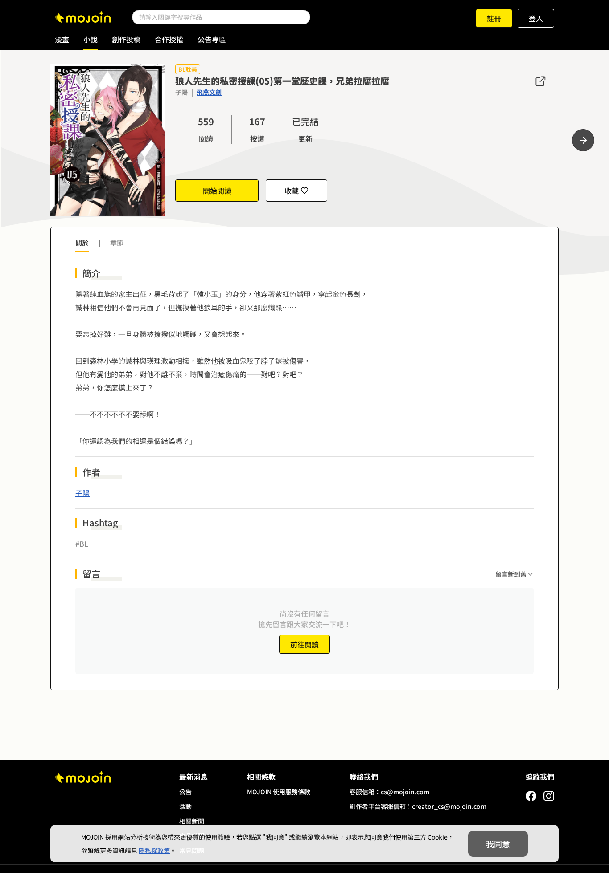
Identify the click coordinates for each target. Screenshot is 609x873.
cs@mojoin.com (405, 791)
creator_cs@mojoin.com (449, 806)
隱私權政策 (154, 850)
